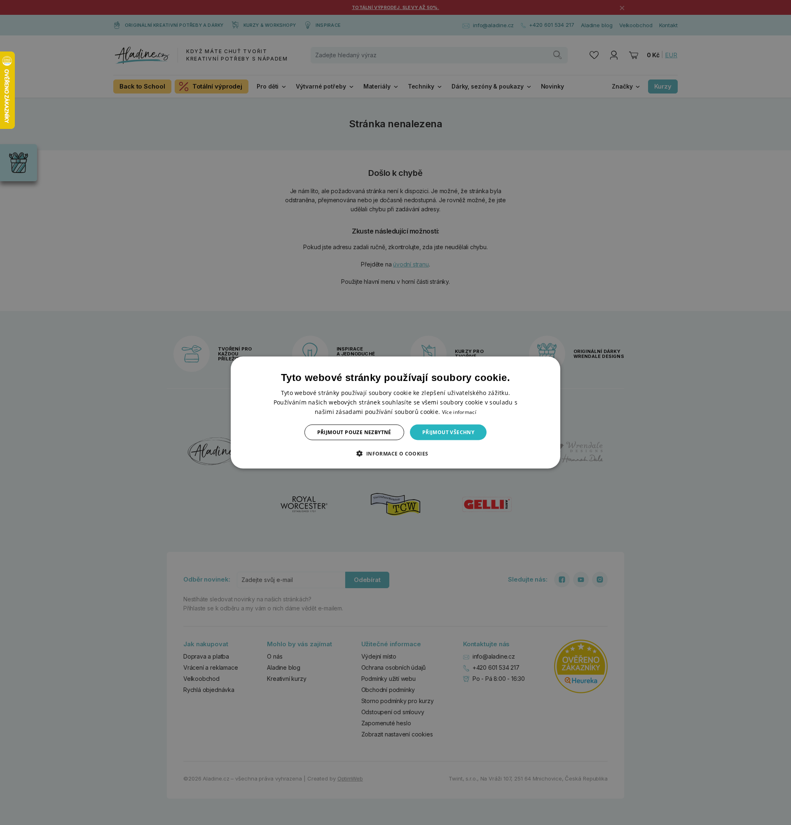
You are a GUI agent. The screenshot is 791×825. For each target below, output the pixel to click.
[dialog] (395, 412)
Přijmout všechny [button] (448, 432)
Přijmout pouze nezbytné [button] (354, 432)
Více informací (459, 411)
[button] (395, 453)
